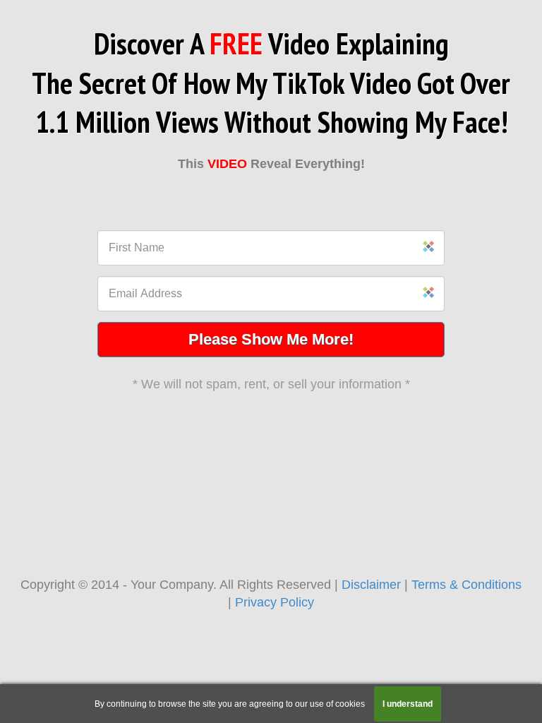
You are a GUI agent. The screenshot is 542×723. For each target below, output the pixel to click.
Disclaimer (371, 585)
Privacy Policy (274, 602)
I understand (408, 704)
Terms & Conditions (466, 585)
